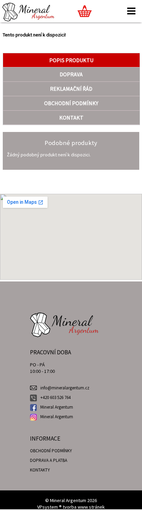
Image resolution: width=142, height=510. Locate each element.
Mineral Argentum (56, 407)
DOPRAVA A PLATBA (48, 460)
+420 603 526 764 (55, 397)
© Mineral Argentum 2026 (71, 500)
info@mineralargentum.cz (64, 388)
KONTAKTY (40, 470)
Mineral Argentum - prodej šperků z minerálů (64, 315)
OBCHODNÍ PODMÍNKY (51, 451)
